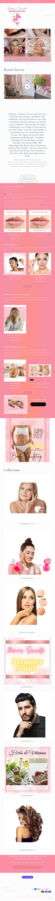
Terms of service (40, 897)
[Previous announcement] (3, 1)
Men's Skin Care (26, 741)
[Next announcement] (52, 1)
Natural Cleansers (26, 578)
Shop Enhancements (38, 404)
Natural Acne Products (26, 632)
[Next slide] (30, 63)
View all (27, 286)
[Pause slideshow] (33, 63)
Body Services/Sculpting (15, 383)
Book (27, 440)
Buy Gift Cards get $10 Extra (27, 181)
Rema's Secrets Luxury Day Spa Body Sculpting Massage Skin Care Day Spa (31, 896)
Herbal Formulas (26, 796)
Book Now (32, 52)
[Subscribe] (40, 867)
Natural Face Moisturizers (15, 335)
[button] (3, 15)
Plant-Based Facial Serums (15, 277)
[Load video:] (27, 86)
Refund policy (26, 897)
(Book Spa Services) (27, 177)
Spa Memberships (26, 687)
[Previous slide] (21, 63)
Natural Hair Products (26, 850)
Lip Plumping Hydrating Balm (40, 234)
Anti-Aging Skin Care (26, 524)
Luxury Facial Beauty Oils (40, 277)
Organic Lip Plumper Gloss (15, 234)
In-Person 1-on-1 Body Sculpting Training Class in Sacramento (40, 384)
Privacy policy (33, 897)
